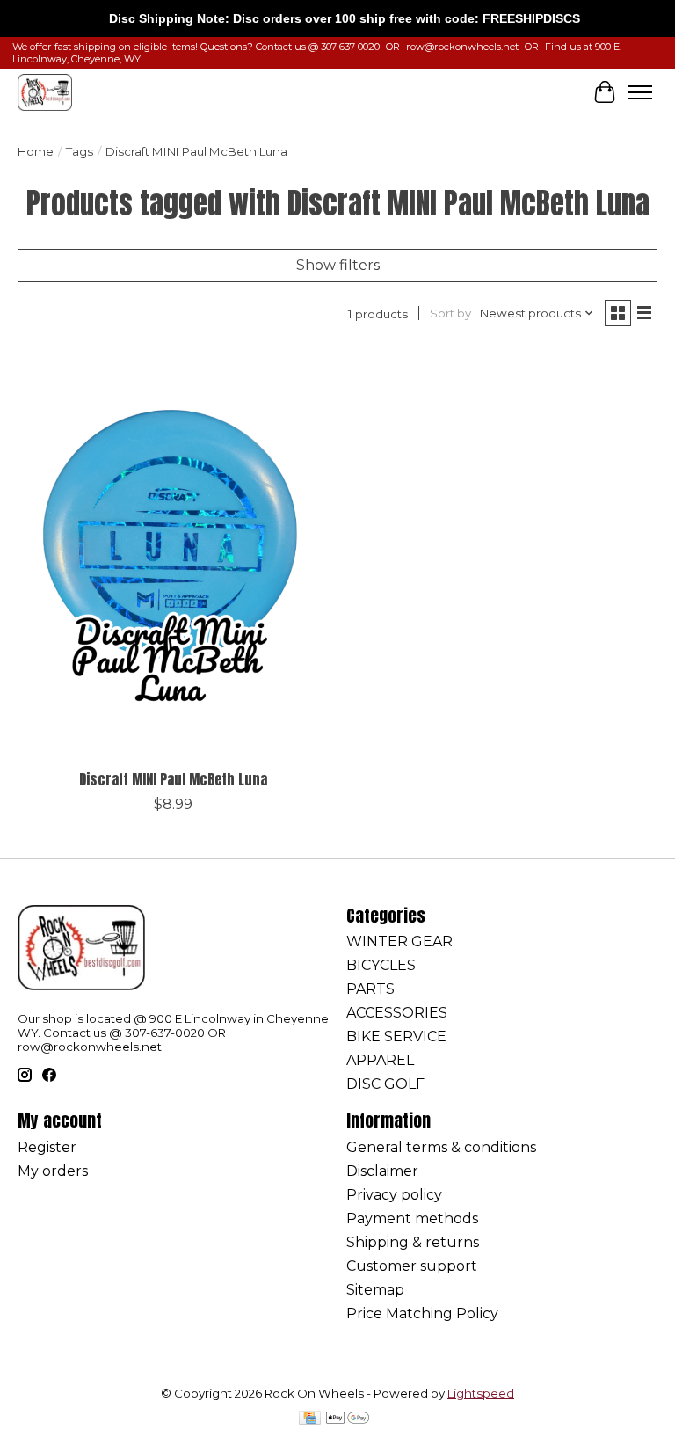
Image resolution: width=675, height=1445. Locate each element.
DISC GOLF (385, 1084)
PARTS (370, 989)
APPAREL (380, 1060)
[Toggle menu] (639, 92)
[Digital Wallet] (347, 1419)
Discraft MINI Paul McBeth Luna (173, 779)
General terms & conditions (441, 1147)
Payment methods (412, 1218)
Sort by (450, 313)
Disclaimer (382, 1171)
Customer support (411, 1266)
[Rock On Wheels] (45, 92)
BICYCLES (381, 965)
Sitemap (375, 1289)
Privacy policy (394, 1194)
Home (36, 151)
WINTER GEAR (399, 941)
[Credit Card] (310, 1419)
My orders (53, 1171)
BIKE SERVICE (396, 1036)
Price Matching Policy (422, 1313)
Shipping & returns (412, 1242)
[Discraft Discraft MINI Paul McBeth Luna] (173, 554)
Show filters (338, 265)
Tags (79, 151)
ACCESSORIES (396, 1012)
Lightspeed (480, 1393)
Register (47, 1147)
